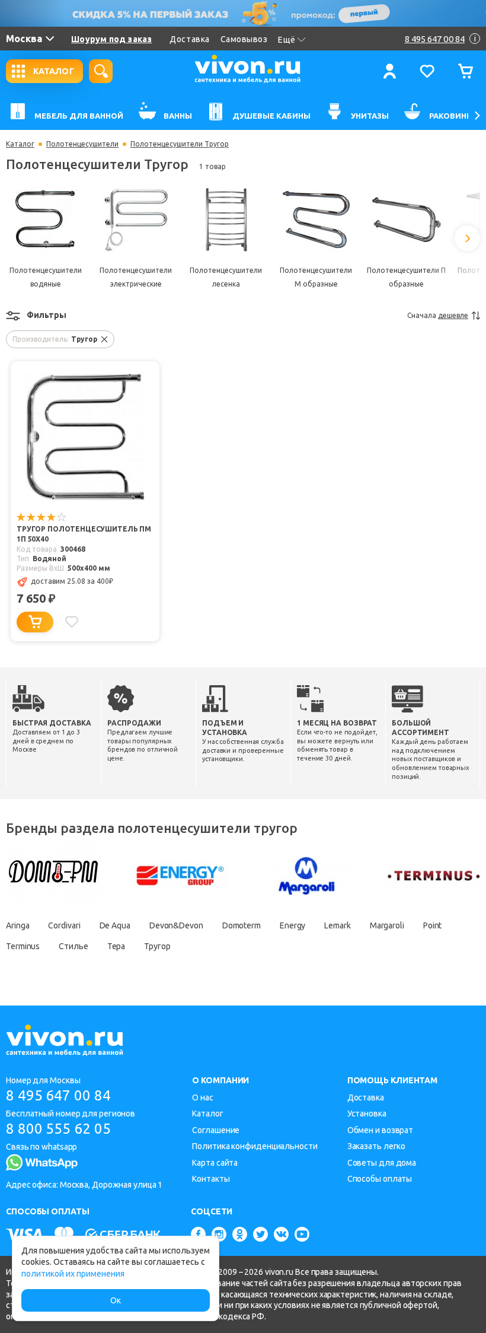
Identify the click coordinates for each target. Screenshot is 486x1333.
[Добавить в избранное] (71, 622)
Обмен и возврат (380, 1130)
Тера (116, 946)
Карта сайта (215, 1162)
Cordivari (64, 925)
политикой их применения (72, 1273)
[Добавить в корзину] (35, 622)
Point (432, 925)
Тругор (157, 946)
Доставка (189, 39)
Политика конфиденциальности (254, 1146)
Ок (115, 1300)
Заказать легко (376, 1146)
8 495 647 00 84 (58, 1095)
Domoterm (241, 925)
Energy (292, 925)
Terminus (23, 946)
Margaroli (387, 925)
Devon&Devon (176, 925)
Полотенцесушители (82, 144)
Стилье (73, 946)
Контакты (210, 1179)
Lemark (337, 925)
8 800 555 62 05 (58, 1129)
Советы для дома (382, 1162)
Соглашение (215, 1130)
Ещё (287, 39)
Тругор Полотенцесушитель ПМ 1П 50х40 (84, 534)
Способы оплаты (380, 1179)
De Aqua (115, 925)
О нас (202, 1097)
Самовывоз (244, 39)
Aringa (17, 925)
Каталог (20, 144)
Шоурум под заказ (111, 39)
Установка (366, 1113)
